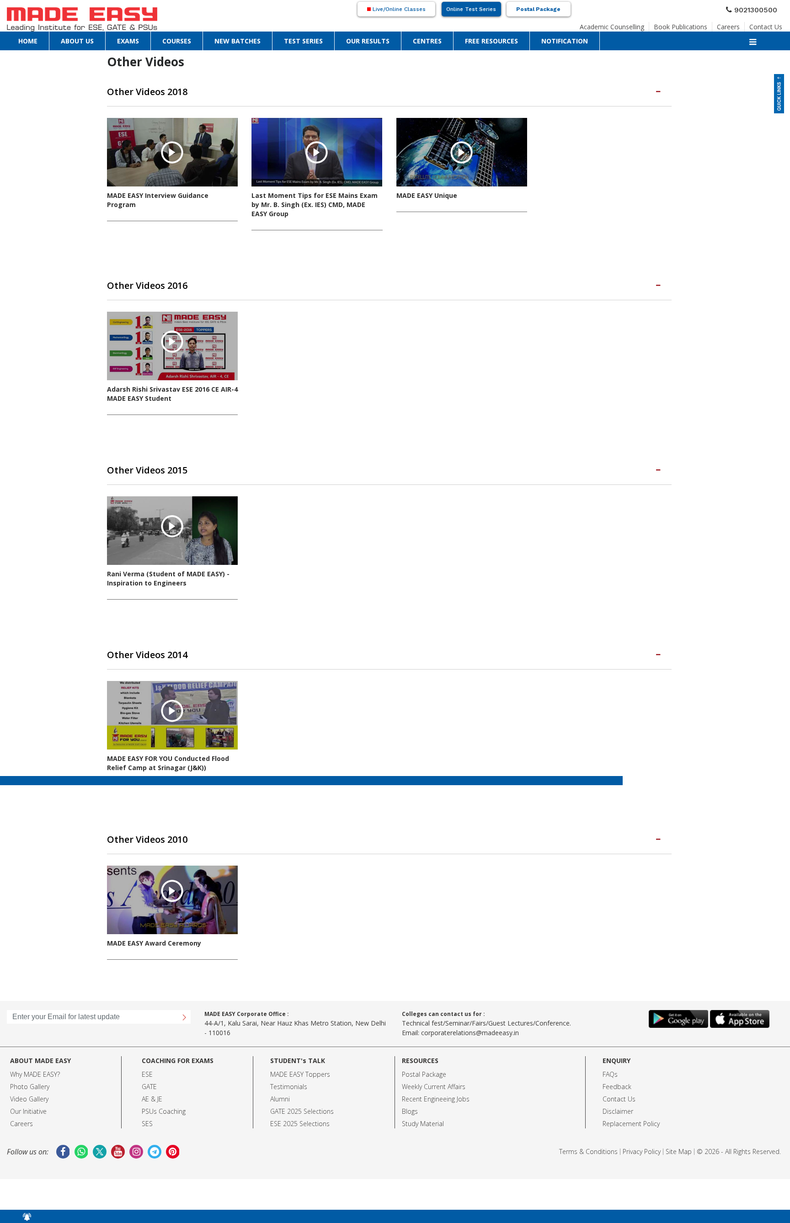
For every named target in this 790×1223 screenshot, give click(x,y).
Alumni (280, 1083)
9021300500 (759, 8)
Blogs (410, 1096)
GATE (149, 1071)
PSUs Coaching (164, 1096)
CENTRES (229, 39)
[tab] (389, 90)
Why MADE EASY (33, 1059)
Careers (737, 24)
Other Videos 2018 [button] (136, 90)
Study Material (423, 1108)
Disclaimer (618, 1096)
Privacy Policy (642, 1136)
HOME (16, 39)
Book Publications (696, 24)
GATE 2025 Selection (300, 1096)
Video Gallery (29, 1083)
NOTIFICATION (309, 39)
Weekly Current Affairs (433, 1071)
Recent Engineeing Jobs (436, 1083)
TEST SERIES (161, 39)
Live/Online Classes (398, 9)
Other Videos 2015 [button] (136, 462)
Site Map (679, 1136)
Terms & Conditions (588, 1136)
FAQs (610, 1059)
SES (147, 1108)
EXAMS (67, 39)
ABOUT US (41, 39)
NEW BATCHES (124, 39)
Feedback (617, 1071)
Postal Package (538, 9)
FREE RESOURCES (266, 39)
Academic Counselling (638, 24)
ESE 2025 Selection (298, 1108)
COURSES (91, 39)
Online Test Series (471, 9)
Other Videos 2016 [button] (136, 281)
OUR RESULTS (197, 39)
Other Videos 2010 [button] (136, 825)
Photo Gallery (29, 1071)
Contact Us (769, 24)
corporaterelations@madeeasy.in (470, 1017)
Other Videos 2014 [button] (136, 644)
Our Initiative (28, 1096)
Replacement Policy (631, 1108)
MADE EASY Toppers (300, 1059)
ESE (147, 1059)
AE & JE (152, 1083)
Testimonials (288, 1071)
